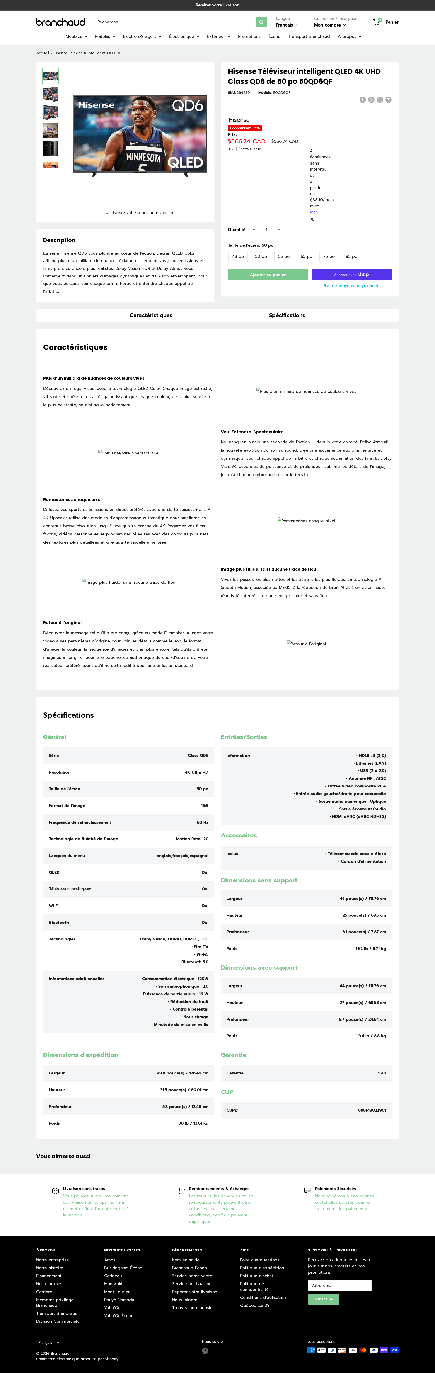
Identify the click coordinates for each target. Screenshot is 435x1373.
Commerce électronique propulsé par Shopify (77, 1359)
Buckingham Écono (123, 1268)
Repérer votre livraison (217, 5)
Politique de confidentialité (254, 1287)
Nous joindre (184, 1300)
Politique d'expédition (262, 1268)
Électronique (181, 36)
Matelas (102, 36)
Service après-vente (192, 1276)
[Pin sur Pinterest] (371, 100)
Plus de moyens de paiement (351, 285)
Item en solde (186, 1260)
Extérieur (216, 36)
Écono (274, 36)
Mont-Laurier (117, 1292)
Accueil (42, 53)
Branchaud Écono (189, 1268)
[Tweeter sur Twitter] (380, 100)
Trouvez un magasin (192, 1308)
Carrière (44, 1292)
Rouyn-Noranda (119, 1300)
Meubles (74, 36)
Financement (49, 1276)
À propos (347, 36)
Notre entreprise (52, 1260)
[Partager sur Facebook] (363, 100)
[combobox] (175, 22)
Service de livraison (192, 1284)
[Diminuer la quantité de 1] (254, 229)
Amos (109, 1260)
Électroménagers (139, 36)
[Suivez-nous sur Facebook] (205, 1350)
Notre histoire (49, 1268)
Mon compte (328, 25)
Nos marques (49, 1284)
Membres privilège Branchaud (55, 1303)
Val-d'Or (112, 1308)
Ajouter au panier (268, 275)
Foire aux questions (259, 1260)
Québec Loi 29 (255, 1305)
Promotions (249, 36)
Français (45, 1342)
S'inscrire (324, 1299)
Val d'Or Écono (118, 1315)
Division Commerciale (58, 1321)
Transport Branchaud (309, 36)
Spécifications (287, 315)
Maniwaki (113, 1284)
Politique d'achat (256, 1276)
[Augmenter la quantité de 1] (279, 229)
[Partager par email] (388, 100)
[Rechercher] (261, 22)
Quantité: (237, 229)
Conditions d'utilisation (263, 1297)
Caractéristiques (151, 315)
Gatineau (113, 1276)
